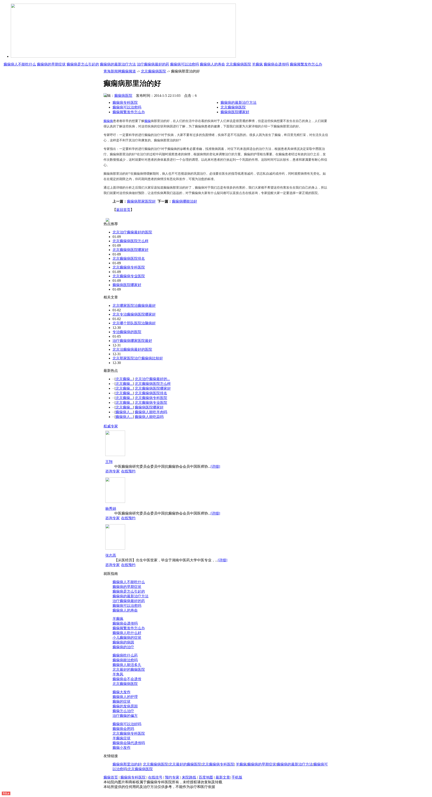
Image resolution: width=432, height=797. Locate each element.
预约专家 (172, 777)
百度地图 (206, 777)
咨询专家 (112, 471)
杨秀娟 (110, 508)
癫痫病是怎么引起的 (83, 64)
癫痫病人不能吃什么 (20, 64)
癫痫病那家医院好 (141, 201)
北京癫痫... (124, 379)
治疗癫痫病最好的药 (153, 64)
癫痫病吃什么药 (125, 655)
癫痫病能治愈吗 (125, 660)
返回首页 (123, 210)
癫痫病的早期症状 (51, 64)
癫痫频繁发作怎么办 (306, 64)
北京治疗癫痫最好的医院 (132, 232)
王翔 (108, 462)
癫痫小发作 (121, 748)
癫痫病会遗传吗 (276, 64)
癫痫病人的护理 (125, 697)
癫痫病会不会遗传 (126, 679)
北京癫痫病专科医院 (128, 267)
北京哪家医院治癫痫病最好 (134, 305)
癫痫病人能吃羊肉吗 (151, 412)
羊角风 (117, 674)
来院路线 (189, 777)
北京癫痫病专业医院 (128, 276)
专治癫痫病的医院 (126, 332)
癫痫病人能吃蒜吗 (149, 417)
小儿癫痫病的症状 (126, 637)
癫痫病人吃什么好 (126, 633)
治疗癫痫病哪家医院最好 (132, 341)
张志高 (110, 555)
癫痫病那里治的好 (126, 764)
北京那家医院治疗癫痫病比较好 (137, 358)
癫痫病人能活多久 (126, 665)
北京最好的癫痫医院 (128, 669)
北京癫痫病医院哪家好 (130, 250)
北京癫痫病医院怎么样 (130, 241)
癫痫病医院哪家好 (234, 112)
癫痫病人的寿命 (212, 64)
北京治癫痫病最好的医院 (132, 349)
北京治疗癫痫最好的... (152, 379)
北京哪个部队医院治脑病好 (134, 323)
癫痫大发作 (121, 692)
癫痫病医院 (123, 95)
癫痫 (147, 121)
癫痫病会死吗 (123, 729)
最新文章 (223, 777)
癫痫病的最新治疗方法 (118, 64)
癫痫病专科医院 (125, 102)
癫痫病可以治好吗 (126, 724)
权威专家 (111, 426)
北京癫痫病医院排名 (128, 258)
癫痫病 (108, 121)
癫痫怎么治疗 (123, 711)
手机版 (237, 777)
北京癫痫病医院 (238, 64)
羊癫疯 (257, 64)
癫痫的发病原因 (125, 706)
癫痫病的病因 (123, 642)
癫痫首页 (111, 777)
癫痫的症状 (121, 701)
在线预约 (128, 471)
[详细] (215, 466)
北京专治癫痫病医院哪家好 (134, 314)
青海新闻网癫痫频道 (120, 71)
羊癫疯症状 (121, 738)
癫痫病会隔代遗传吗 (128, 743)
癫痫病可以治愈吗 (184, 64)
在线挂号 (155, 777)
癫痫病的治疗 (123, 647)
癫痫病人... (124, 412)
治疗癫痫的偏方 (125, 716)
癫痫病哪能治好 (184, 201)
